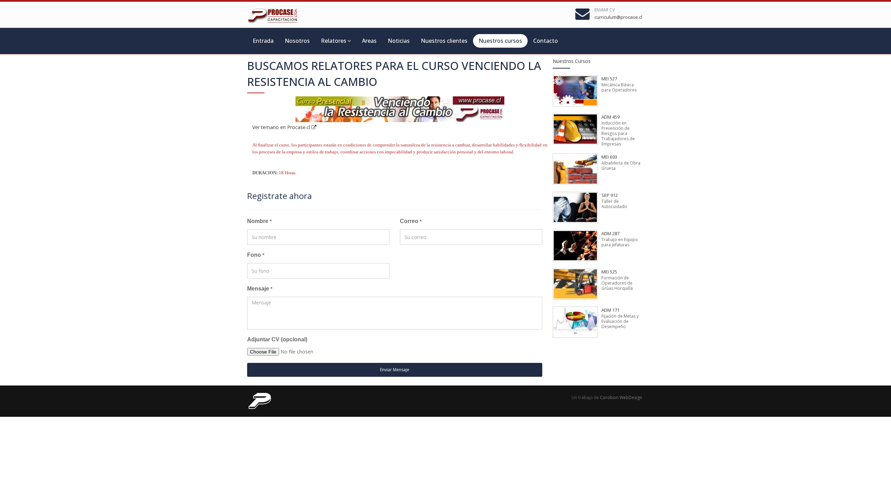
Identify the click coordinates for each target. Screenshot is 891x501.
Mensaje (259, 289)
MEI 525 (609, 272)
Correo (410, 221)
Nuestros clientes (444, 41)
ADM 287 (610, 233)
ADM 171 (610, 310)
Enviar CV (604, 10)
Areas (369, 41)
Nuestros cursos (500, 41)
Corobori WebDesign (621, 397)
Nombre (259, 221)
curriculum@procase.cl (618, 17)
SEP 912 (609, 195)
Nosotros (297, 41)
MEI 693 (609, 157)
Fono (255, 255)
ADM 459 (610, 117)
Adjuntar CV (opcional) (277, 339)
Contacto (545, 41)
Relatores (333, 41)
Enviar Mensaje (394, 370)
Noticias (399, 41)
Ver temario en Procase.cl (282, 127)
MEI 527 (609, 78)
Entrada (263, 41)
